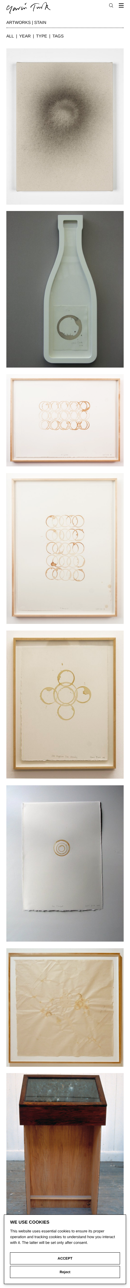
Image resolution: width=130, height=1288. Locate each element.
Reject (65, 1272)
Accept (65, 1258)
